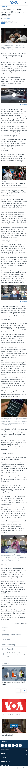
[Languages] (17, 768)
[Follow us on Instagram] (13, 745)
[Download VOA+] (14, 726)
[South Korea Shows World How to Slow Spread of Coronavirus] (14, 173)
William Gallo (6, 18)
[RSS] (16, 745)
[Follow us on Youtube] (9, 745)
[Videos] (10, 768)
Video (4, 664)
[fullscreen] (25, 101)
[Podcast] (20, 745)
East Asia (4, 7)
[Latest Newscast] (4, 768)
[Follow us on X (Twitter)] (6, 745)
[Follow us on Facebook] (2, 745)
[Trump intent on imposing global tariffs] (14, 674)
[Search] (23, 768)
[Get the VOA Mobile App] (14, 705)
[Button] (25, 26)
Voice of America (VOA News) (12, 92)
